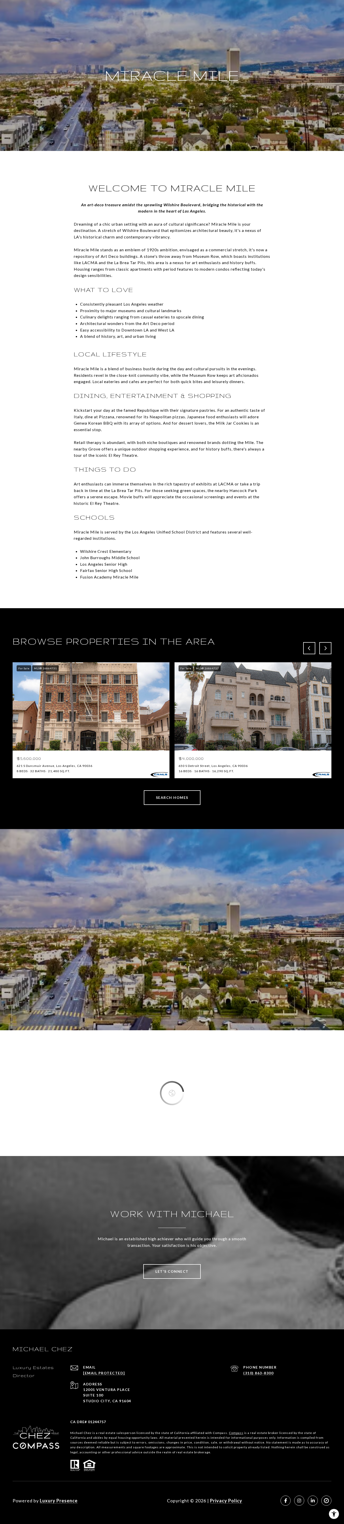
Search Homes (172, 797)
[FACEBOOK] (286, 1501)
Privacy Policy (226, 1500)
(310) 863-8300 (258, 1373)
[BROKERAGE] (326, 1501)
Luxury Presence (59, 1500)
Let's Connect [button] (172, 1271)
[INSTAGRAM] (299, 1501)
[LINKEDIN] (313, 1501)
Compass (236, 1433)
